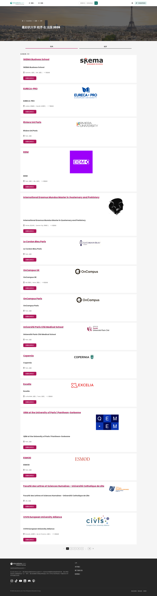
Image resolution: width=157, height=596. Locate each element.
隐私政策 (140, 591)
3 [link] (74, 548)
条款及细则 (134, 591)
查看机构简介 (29, 78)
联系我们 (77, 574)
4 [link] (78, 548)
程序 (105, 47)
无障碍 (144, 591)
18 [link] (89, 548)
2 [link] (71, 548)
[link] (41, 21)
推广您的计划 (78, 570)
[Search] (96, 3)
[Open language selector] (132, 3)
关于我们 (77, 567)
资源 (41, 3)
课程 (32, 3)
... (85, 549)
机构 (51, 46)
